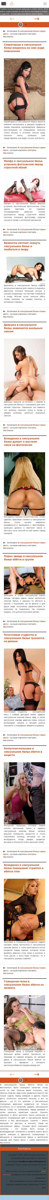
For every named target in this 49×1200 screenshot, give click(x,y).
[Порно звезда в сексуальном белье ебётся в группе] (24, 580)
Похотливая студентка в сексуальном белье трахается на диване (24, 638)
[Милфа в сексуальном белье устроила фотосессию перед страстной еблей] (24, 188)
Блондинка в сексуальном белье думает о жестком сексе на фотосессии (21, 441)
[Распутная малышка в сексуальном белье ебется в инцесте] (24, 793)
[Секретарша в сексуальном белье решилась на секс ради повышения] (24, 89)
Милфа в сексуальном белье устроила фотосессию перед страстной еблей (23, 164)
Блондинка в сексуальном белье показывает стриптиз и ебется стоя (23, 868)
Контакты (24, 1149)
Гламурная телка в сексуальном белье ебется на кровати (24, 984)
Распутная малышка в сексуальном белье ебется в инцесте (23, 751)
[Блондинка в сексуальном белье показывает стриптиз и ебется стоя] (24, 910)
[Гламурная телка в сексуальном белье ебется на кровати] (24, 1022)
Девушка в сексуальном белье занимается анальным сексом (23, 328)
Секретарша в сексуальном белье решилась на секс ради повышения (24, 48)
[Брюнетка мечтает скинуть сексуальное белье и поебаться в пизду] (24, 270)
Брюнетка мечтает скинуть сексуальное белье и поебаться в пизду (22, 246)
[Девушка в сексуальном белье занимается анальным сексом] (24, 370)
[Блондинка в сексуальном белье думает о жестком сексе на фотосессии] (24, 484)
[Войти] (12, 4)
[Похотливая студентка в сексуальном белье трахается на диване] (24, 680)
